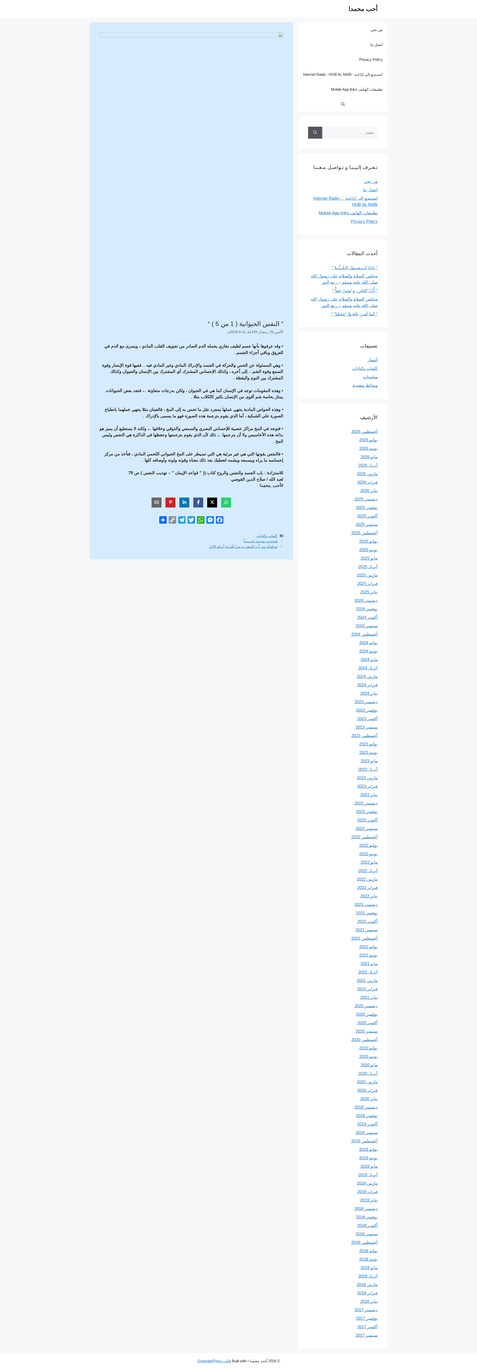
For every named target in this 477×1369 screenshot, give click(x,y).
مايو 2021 (369, 963)
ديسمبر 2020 (366, 1006)
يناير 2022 (369, 896)
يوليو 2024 (368, 642)
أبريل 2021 (368, 972)
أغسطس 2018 (364, 1242)
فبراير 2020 (367, 1090)
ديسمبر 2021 (366, 904)
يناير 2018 (369, 1301)
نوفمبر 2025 (367, 507)
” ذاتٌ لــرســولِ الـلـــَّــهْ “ (355, 267)
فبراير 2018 (367, 1293)
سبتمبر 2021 (367, 930)
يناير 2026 (369, 490)
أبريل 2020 (368, 1073)
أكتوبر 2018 (367, 1225)
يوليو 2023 (368, 744)
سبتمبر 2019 (367, 1132)
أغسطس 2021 (364, 938)
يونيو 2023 (368, 752)
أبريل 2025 (368, 566)
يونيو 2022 (368, 854)
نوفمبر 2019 (367, 1115)
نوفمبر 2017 (367, 1318)
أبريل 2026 (368, 465)
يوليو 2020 (368, 1048)
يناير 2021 (369, 997)
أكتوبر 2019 (367, 1124)
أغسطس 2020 (364, 1039)
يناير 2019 (369, 1200)
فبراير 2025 (367, 583)
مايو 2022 (369, 862)
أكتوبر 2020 (367, 1022)
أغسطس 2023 (364, 735)
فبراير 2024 (367, 685)
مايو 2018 (369, 1267)
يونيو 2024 (368, 651)
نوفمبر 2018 (367, 1217)
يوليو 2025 (368, 541)
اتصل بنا (376, 44)
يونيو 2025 (368, 550)
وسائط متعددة (365, 385)
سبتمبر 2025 (367, 524)
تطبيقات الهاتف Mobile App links (357, 89)
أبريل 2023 (368, 769)
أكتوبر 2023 (367, 718)
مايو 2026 (369, 457)
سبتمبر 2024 (367, 626)
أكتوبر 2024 (367, 617)
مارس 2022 (367, 879)
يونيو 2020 (368, 1056)
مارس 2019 (367, 1183)
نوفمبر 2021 (367, 913)
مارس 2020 (367, 1082)
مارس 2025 (367, 575)
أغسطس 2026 (364, 431)
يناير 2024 (369, 693)
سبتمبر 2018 (367, 1234)
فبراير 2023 (367, 786)
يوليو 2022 (368, 845)
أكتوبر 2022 (367, 820)
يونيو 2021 (368, 955)
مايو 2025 (369, 558)
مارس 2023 (367, 778)
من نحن (377, 30)
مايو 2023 (369, 761)
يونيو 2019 (368, 1158)
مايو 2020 (369, 1065)
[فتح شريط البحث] (343, 104)
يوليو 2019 (368, 1149)
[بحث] (315, 133)
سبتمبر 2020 (367, 1031)
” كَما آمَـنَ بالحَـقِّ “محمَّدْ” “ (354, 314)
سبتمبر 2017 (367, 1335)
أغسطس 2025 (364, 533)
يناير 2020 (369, 1098)
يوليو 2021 (368, 946)
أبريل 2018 (368, 1276)
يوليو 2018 (368, 1251)
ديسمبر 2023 (366, 702)
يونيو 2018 (368, 1259)
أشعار (373, 360)
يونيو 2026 (368, 448)
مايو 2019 (369, 1166)
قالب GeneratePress (214, 1361)
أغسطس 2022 (364, 837)
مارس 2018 (367, 1284)
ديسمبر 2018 (366, 1208)
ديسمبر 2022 (366, 803)
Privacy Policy (371, 59)
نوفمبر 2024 (367, 609)
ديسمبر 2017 (366, 1310)
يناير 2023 (369, 794)
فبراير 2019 (367, 1191)
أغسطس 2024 (364, 634)
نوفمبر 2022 (367, 811)
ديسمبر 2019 (366, 1107)
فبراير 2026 (367, 482)
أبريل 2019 (368, 1175)
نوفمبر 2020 (367, 1014)
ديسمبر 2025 (366, 499)
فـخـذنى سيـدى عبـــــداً (261, 541)
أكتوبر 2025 (367, 516)
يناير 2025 (369, 592)
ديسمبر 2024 (366, 600)
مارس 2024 (367, 676)
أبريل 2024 (368, 668)
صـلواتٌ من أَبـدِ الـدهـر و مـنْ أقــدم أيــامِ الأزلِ (243, 546)
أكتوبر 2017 (367, 1327)
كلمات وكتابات (267, 536)
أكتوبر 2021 (367, 921)
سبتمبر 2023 (367, 727)
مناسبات (370, 377)
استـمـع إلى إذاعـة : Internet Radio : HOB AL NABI (343, 74)
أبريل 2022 (368, 870)
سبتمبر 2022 (367, 828)
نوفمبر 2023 (367, 710)
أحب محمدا (363, 8)
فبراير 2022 (367, 887)
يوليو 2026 (368, 440)
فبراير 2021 (367, 989)
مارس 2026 (367, 473)
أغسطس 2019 (364, 1141)
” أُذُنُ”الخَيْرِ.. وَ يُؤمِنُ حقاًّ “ (355, 290)
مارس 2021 (367, 980)
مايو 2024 (369, 659)
